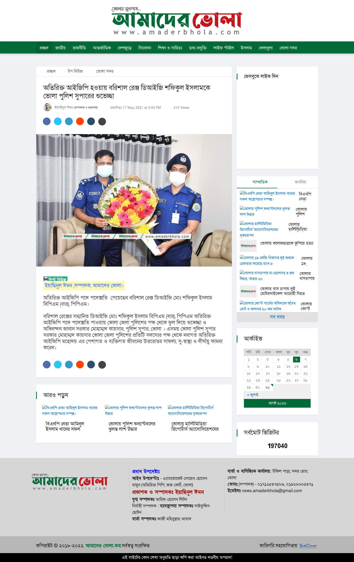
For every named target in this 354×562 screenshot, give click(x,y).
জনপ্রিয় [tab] (300, 182)
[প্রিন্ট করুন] (102, 121)
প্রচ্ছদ (43, 48)
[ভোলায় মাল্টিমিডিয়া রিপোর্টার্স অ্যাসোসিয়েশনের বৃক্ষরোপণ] (264, 229)
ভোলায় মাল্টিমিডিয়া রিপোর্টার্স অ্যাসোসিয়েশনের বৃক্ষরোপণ (195, 429)
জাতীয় (60, 48)
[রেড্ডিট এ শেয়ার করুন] (80, 121)
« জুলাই (252, 395)
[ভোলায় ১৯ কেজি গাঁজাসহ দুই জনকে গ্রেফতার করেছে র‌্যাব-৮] (270, 261)
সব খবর (277, 317)
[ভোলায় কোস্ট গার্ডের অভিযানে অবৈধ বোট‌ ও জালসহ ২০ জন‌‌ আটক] (270, 306)
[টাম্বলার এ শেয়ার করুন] (91, 121)
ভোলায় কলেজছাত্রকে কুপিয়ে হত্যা (286, 243)
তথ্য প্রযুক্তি (198, 48)
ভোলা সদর (288, 48)
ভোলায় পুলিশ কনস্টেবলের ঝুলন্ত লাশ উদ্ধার (132, 426)
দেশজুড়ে (124, 48)
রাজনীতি (79, 48)
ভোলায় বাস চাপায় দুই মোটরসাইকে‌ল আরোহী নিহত (282, 291)
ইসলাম (246, 48)
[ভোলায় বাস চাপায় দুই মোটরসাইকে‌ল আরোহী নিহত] (250, 291)
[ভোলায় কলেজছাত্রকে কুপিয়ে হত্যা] (250, 246)
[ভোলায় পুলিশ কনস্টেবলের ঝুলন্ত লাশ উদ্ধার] (268, 211)
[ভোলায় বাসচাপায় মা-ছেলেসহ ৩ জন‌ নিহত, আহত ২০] (270, 276)
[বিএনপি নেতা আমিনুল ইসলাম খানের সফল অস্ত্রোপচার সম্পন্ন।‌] (269, 196)
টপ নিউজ (75, 71)
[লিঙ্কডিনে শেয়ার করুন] (69, 121)
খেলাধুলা (266, 48)
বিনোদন (144, 48)
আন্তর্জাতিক (102, 48)
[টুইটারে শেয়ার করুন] (58, 121)
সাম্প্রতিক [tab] (259, 182)
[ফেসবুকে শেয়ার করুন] (47, 121)
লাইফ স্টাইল (224, 48)
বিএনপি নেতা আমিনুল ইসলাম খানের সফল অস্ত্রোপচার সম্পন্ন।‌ (65, 429)
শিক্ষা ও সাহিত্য (170, 48)
